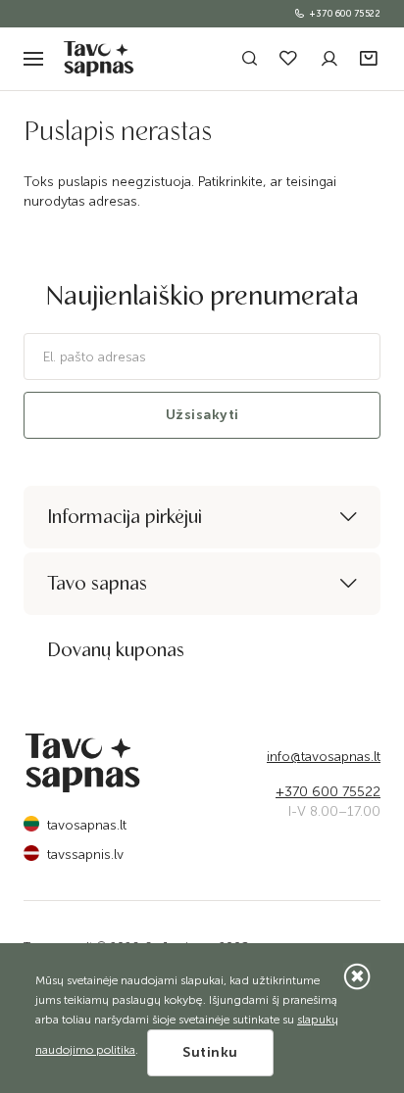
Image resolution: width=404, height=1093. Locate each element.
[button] (370, 59)
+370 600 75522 (345, 14)
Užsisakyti (202, 414)
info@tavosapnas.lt (323, 756)
